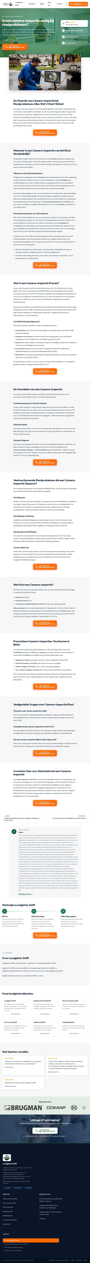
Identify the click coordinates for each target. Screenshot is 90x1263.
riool (18, 196)
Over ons (49, 3)
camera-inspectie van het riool (55, 114)
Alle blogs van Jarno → (26, 894)
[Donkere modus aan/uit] (66, 4)
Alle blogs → (43, 1219)
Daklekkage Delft (7, 1216)
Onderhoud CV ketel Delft (10, 1199)
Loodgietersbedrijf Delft (10, 1220)
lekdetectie (45, 614)
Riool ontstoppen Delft (9, 1203)
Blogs (42, 4)
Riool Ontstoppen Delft (14, 16)
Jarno (6, 40)
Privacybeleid (52, 1260)
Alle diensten (6, 1224)
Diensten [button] (32, 4)
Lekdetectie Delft (8, 1211)
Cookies (72, 1260)
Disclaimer (78, 1260)
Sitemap (85, 1260)
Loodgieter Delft (19, 3)
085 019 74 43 (47, 204)
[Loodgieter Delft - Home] (7, 4)
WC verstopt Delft (8, 1207)
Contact (59, 4)
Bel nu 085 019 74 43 (12, 1240)
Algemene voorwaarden (62, 1260)
